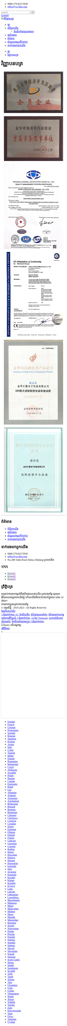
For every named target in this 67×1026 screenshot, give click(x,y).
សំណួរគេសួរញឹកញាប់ (17, 42)
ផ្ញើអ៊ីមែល (5, 628)
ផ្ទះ (8, 24)
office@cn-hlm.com (17, 556)
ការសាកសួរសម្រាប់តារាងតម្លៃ (14, 604)
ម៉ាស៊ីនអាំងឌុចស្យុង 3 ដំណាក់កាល (28, 621)
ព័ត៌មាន (10, 38)
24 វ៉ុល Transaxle (39, 618)
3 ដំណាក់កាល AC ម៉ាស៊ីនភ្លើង (15, 614)
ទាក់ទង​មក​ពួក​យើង (16, 45)
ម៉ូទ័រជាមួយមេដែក (39, 614)
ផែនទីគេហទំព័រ (8, 611)
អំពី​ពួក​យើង (12, 28)
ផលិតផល (12, 35)
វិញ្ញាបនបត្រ (12, 55)
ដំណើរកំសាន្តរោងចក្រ (24, 31)
